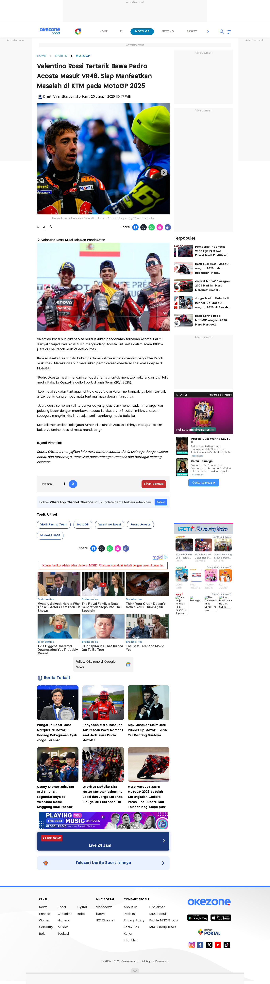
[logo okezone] (209, 902)
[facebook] (200, 944)
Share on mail (160, 227)
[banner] (103, 828)
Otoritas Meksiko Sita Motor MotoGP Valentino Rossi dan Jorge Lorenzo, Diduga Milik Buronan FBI (102, 794)
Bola (42, 933)
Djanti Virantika (55, 96)
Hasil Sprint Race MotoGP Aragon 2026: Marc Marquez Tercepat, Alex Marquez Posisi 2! (212, 321)
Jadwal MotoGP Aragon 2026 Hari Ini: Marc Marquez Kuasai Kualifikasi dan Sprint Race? (212, 286)
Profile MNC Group (163, 920)
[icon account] (40, 97)
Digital (82, 907)
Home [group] (103, 31)
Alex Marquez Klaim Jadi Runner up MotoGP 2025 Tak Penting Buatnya (147, 730)
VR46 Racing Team (53, 524)
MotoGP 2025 (50, 535)
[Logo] (78, 31)
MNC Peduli (157, 914)
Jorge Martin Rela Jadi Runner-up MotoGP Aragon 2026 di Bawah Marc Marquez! (212, 303)
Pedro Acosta (140, 524)
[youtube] (218, 944)
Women (44, 920)
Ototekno (65, 914)
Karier (128, 933)
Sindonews (104, 907)
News (43, 907)
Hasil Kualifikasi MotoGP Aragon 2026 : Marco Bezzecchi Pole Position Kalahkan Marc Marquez (213, 269)
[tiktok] (226, 944)
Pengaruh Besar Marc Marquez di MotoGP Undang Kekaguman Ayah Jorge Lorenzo (57, 733)
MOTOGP (83, 55)
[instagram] (191, 944)
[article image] (183, 251)
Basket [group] (192, 31)
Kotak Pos (131, 927)
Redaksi (129, 914)
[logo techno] (50, 31)
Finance (44, 914)
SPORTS (61, 55)
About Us (131, 907)
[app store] (220, 917)
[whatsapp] (151, 227)
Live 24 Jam (100, 845)
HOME (41, 55)
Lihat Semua (153, 483)
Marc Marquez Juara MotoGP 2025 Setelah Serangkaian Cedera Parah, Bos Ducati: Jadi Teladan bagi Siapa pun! (147, 797)
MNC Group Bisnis (162, 927)
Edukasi (63, 933)
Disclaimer (157, 907)
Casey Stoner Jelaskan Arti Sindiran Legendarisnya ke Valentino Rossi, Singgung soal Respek (55, 797)
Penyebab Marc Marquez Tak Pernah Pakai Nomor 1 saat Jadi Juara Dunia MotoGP (102, 733)
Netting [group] (168, 31)
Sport (62, 907)
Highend (64, 920)
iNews (100, 914)
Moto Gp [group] (142, 31)
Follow (161, 502)
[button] (208, 31)
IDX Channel (105, 920)
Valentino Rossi (109, 524)
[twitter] (209, 944)
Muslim (63, 927)
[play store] (197, 917)
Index (81, 914)
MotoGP (83, 524)
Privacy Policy (134, 920)
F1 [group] (121, 31)
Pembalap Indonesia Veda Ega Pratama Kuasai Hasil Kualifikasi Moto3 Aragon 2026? (211, 252)
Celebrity (46, 927)
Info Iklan (130, 940)
